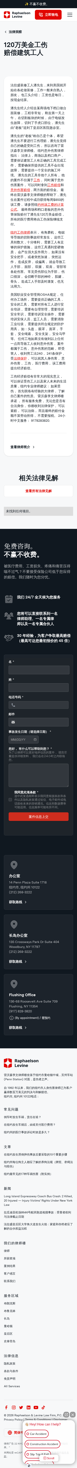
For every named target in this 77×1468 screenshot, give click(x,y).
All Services (12, 1386)
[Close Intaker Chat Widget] (73, 1414)
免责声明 (9, 1378)
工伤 (36, 180)
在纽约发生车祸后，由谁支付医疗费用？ (30, 1124)
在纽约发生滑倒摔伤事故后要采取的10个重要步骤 (35, 1154)
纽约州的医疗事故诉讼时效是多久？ (27, 1132)
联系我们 (9, 1281)
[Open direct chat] (66, 1414)
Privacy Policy (13, 1419)
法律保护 (20, 358)
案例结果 (9, 1266)
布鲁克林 (9, 1311)
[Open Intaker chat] (29, 1466)
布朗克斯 (9, 1303)
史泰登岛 (9, 1341)
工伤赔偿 (54, 185)
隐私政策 (9, 1363)
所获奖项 (9, 1258)
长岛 (7, 1318)
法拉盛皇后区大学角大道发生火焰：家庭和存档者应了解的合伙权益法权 (38, 1226)
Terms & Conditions (38, 1419)
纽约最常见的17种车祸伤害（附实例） (28, 1174)
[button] (69, 15)
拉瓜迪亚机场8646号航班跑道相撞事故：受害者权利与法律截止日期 (37, 1214)
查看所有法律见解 (38, 491)
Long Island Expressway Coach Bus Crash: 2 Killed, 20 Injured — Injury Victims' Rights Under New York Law (38, 1200)
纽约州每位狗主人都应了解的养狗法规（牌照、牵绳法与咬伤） (38, 1164)
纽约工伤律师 (20, 232)
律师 (7, 1250)
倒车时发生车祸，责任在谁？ (22, 1117)
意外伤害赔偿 (20, 190)
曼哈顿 (8, 1326)
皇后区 (8, 1333)
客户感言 (9, 1273)
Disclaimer (60, 1419)
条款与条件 (11, 1371)
